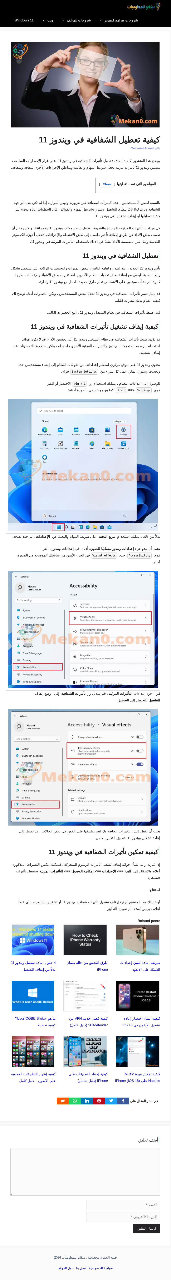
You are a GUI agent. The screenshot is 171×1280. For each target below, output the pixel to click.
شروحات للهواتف (79, 20)
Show (107, 184)
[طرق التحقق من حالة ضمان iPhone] (85, 952)
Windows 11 (24, 20)
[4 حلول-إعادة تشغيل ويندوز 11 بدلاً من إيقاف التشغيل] (33, 952)
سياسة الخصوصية (101, 1268)
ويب (50, 20)
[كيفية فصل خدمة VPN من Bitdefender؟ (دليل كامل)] (85, 1008)
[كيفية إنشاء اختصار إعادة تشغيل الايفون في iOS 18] (138, 1008)
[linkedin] (87, 1101)
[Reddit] (63, 1101)
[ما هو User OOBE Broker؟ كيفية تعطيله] (33, 1008)
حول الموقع (66, 1268)
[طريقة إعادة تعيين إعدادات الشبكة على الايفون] (138, 952)
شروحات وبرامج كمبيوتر (121, 20)
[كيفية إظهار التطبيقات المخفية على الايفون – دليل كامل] (33, 1064)
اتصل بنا (81, 1268)
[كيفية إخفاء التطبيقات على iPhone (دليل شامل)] (85, 1064)
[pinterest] (99, 1101)
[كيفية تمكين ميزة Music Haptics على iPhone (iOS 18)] (138, 1064)
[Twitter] (111, 1101)
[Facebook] (123, 1101)
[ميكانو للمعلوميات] (144, 7)
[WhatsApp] (75, 1101)
